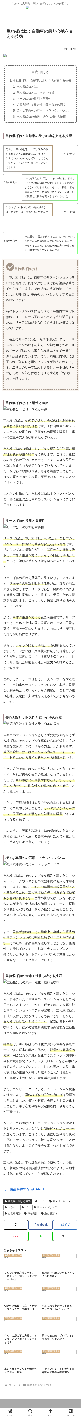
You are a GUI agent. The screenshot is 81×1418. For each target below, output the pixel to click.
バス (27, 1207)
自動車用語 (14, 1213)
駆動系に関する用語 (19, 1201)
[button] (65, 1236)
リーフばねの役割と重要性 (33, 98)
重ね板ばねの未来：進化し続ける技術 (41, 116)
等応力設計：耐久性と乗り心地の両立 (41, 104)
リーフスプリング (47, 1207)
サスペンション (61, 1201)
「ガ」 (42, 1201)
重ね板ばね (50, 1213)
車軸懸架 (33, 1213)
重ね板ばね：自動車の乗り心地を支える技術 (42, 80)
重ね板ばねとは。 (28, 86)
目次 (35, 72)
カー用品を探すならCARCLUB (26, 1189)
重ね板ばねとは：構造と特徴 (35, 92)
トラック (13, 1207)
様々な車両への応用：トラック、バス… (42, 110)
